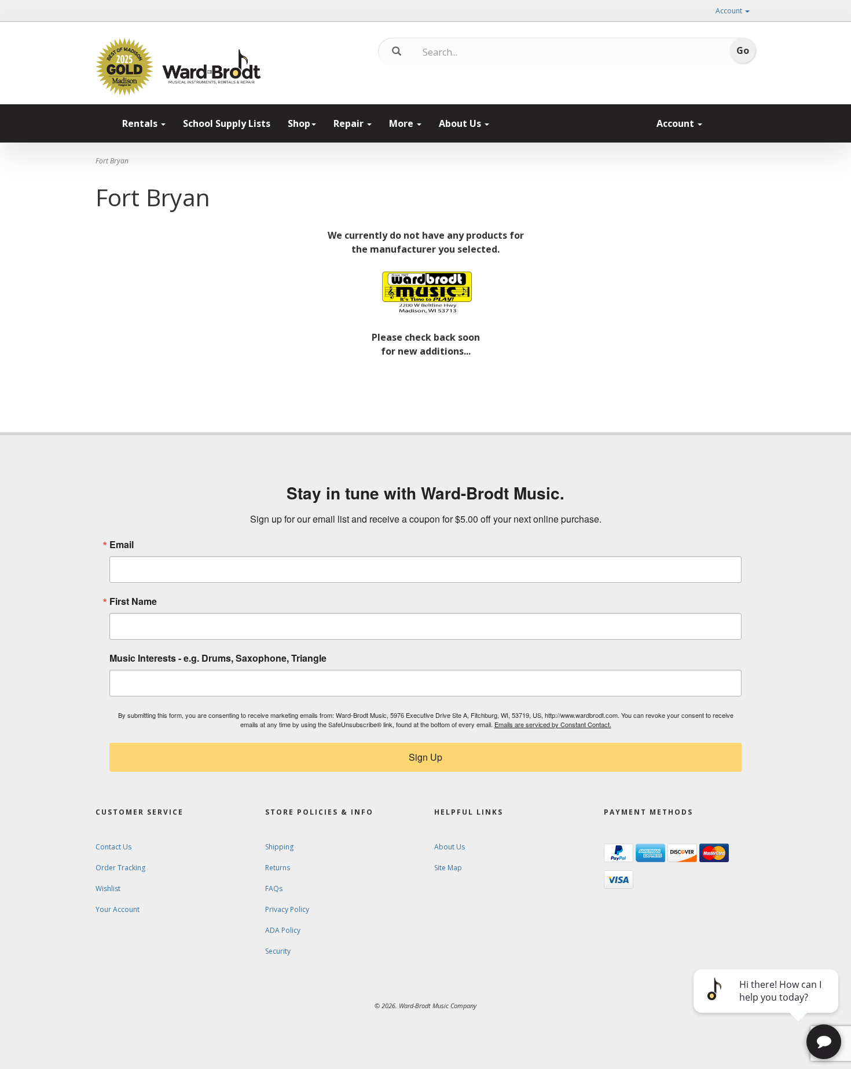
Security (278, 951)
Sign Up (425, 757)
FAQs (274, 888)
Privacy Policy (287, 909)
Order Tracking (120, 868)
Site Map (448, 868)
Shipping (279, 847)
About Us (461, 123)
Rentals (141, 123)
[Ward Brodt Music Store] (211, 66)
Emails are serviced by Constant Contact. (552, 724)
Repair (349, 123)
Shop (299, 123)
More (402, 123)
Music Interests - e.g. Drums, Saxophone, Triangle (218, 658)
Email (121, 544)
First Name (133, 601)
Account (730, 11)
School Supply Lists (226, 123)
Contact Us (113, 847)
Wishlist (108, 888)
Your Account (118, 909)
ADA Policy (282, 930)
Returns (277, 868)
